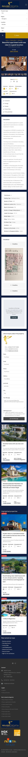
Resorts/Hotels (6, 651)
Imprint (4, 690)
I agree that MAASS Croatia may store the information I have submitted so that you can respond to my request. (15, 414)
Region (2, 16)
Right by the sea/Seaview (8, 653)
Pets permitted (8, 112)
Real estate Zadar (6, 716)
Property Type (4, 11)
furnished (7, 100)
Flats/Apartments (6, 643)
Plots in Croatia (6, 706)
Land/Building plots (7, 647)
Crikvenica (20, 40)
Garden (6, 106)
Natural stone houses (7, 649)
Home (7, 40)
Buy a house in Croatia (7, 699)
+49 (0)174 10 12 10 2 (13, 349)
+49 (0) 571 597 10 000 (13, 347)
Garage (6, 103)
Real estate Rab (6, 711)
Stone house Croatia (7, 704)
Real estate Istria (6, 714)
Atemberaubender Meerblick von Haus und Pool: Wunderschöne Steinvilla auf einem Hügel (13, 485)
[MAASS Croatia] (11, 4)
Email (4, 361)
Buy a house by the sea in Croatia (10, 709)
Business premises (6, 641)
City (4, 390)
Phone (4, 368)
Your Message (6, 397)
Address (5, 376)
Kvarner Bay (13, 40)
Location (3, 22)
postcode (5, 383)
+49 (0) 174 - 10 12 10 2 (9, 680)
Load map (14, 317)
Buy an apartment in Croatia (8, 702)
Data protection (6, 692)
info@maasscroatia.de (13, 351)
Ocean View (7, 109)
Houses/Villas (5, 645)
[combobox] (14, 13)
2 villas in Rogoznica (9, 618)
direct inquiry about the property (13, 333)
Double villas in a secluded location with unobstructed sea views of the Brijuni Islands (14, 535)
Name (4, 354)
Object (2, 28)
